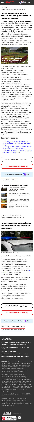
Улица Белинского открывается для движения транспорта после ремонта (19, 194)
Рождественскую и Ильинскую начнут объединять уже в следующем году (17, 143)
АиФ (17, 252)
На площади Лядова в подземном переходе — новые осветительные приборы (18, 206)
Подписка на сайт (8, 351)
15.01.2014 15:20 (5, 7)
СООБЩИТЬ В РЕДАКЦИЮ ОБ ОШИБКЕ (15, 356)
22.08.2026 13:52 (6, 215)
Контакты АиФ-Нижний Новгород (14, 354)
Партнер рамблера (17, 413)
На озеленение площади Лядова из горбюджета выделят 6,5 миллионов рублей (19, 200)
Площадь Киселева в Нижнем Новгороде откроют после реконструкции (17, 189)
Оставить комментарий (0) (17, 166)
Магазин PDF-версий (18, 345)
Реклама (4, 345)
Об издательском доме (10, 342)
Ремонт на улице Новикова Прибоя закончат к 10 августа (17, 151)
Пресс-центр (26, 342)
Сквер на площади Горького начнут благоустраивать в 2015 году (17, 148)
